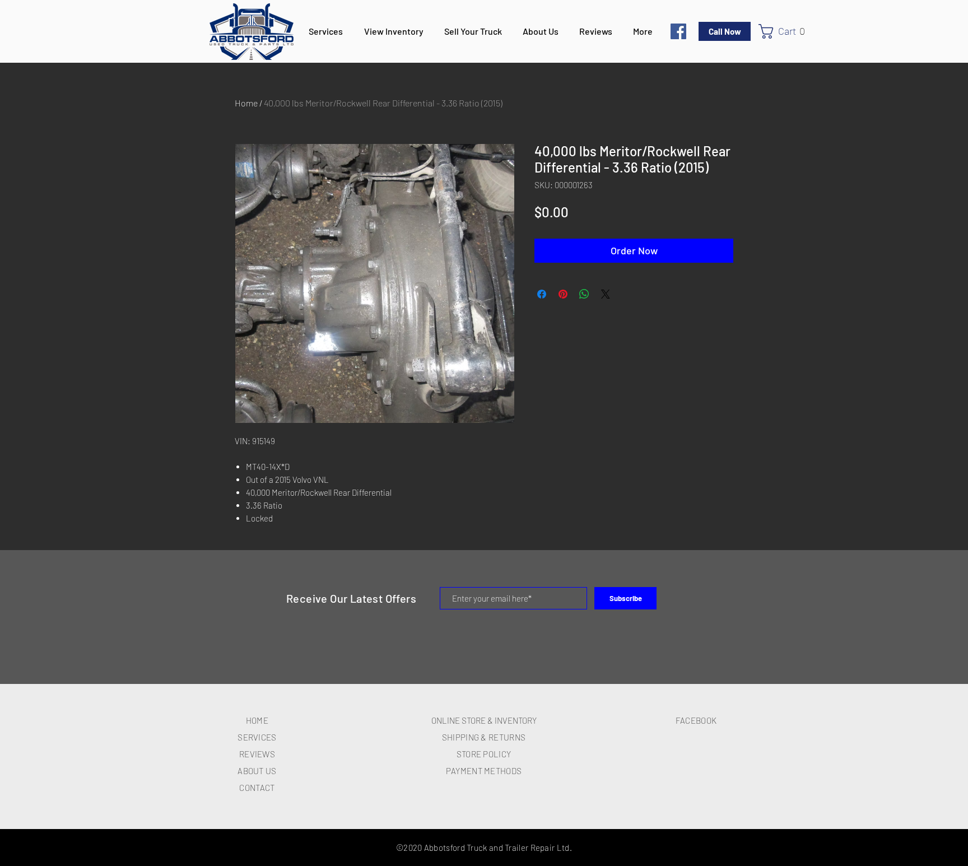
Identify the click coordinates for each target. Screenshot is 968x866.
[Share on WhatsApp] (584, 294)
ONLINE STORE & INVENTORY (484, 720)
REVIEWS (257, 754)
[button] (786, 31)
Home (246, 102)
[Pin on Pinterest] (563, 294)
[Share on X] (605, 294)
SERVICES (257, 737)
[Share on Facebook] (541, 294)
